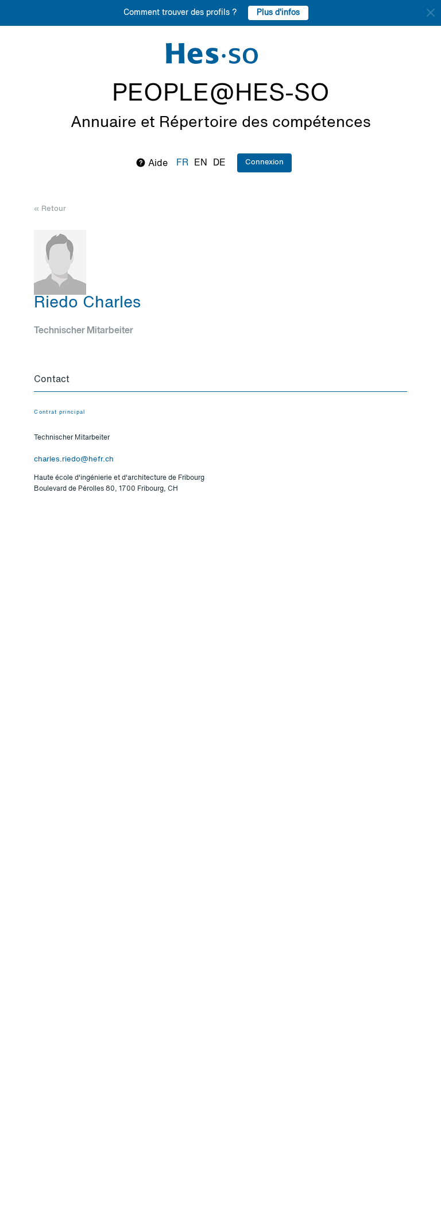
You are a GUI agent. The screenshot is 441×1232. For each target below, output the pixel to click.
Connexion (264, 162)
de (219, 163)
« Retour (50, 209)
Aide (157, 163)
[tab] (220, 380)
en (200, 163)
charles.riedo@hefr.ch (74, 459)
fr (182, 163)
